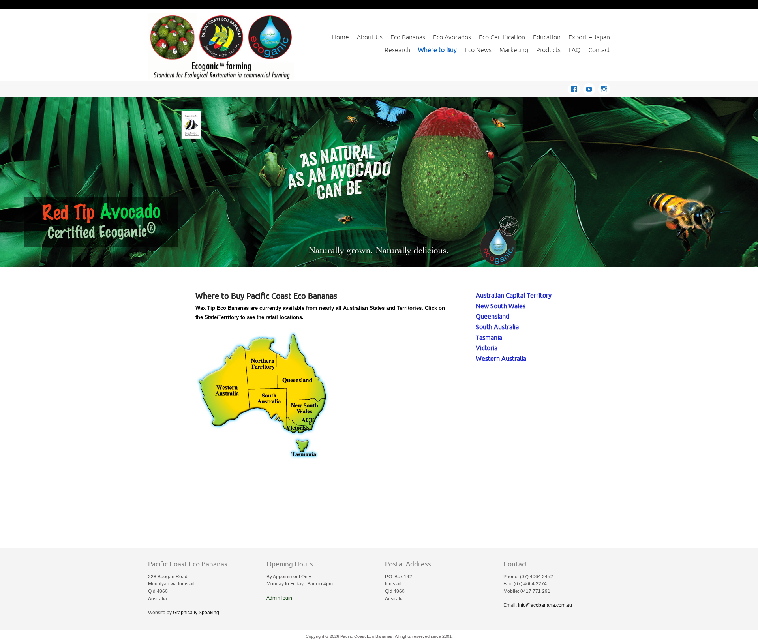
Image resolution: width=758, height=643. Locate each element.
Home (340, 37)
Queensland (492, 316)
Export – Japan (589, 37)
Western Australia (501, 358)
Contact (599, 49)
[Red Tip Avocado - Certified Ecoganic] (379, 182)
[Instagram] (604, 87)
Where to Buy (437, 49)
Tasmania (489, 337)
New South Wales (500, 305)
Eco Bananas (407, 37)
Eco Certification (502, 37)
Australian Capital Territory (514, 295)
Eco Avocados (452, 37)
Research (397, 49)
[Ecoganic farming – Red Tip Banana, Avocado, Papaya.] (221, 46)
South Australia (497, 326)
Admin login (279, 598)
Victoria (486, 347)
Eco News (478, 49)
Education (547, 37)
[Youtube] (590, 87)
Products (548, 49)
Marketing (513, 49)
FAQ (574, 49)
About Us (370, 37)
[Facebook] (575, 87)
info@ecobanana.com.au (545, 605)
